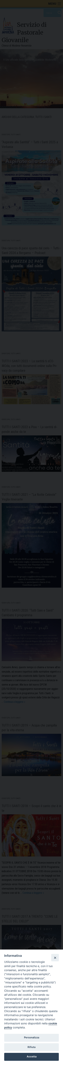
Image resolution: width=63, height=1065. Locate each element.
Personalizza (31, 1037)
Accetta (31, 1056)
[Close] (55, 957)
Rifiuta (31, 1047)
